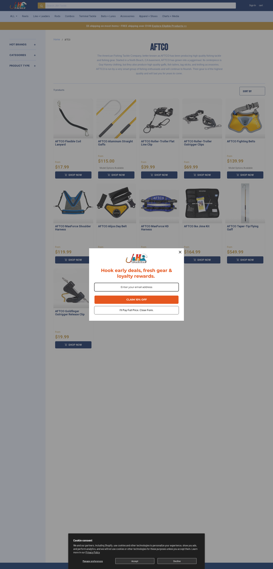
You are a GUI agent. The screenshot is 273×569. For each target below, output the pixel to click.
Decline (177, 561)
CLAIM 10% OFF (136, 299)
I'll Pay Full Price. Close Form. (136, 310)
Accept (134, 561)
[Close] (180, 252)
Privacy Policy (92, 552)
